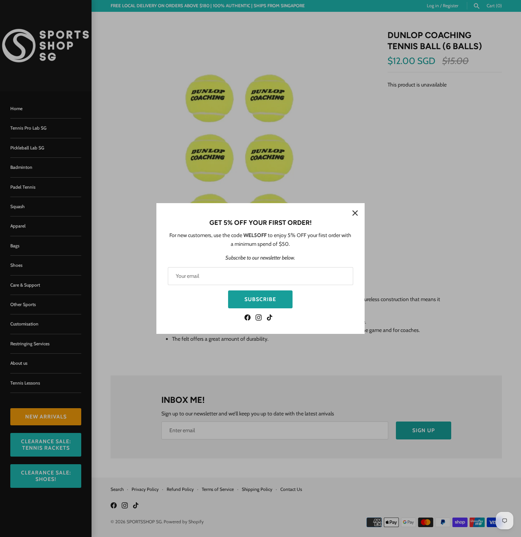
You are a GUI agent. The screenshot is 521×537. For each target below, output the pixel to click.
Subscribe (260, 299)
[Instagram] (259, 318)
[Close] (355, 212)
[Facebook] (247, 318)
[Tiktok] (270, 318)
